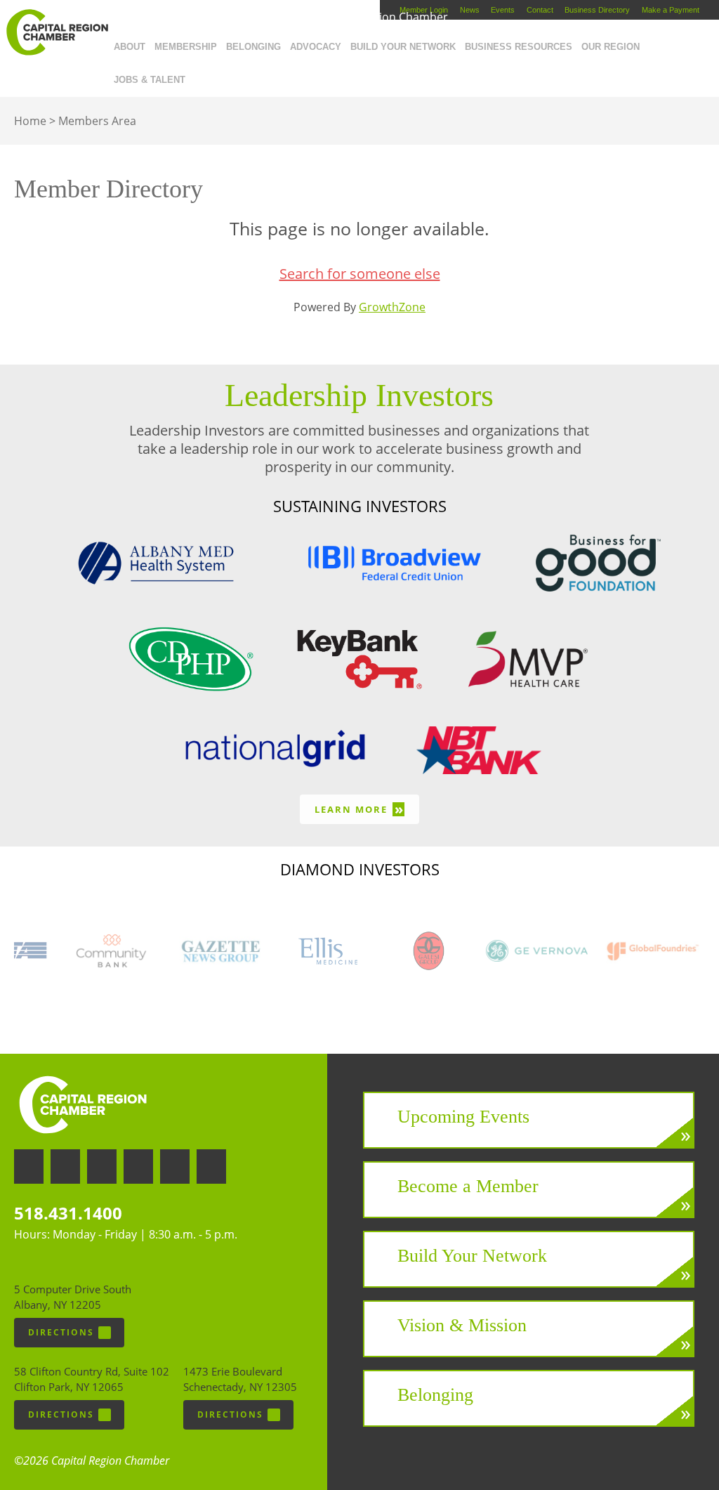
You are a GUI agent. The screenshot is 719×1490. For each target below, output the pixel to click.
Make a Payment (670, 10)
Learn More (359, 808)
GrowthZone (392, 307)
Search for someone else (359, 273)
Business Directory (597, 10)
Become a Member (468, 1186)
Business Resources (518, 46)
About (129, 46)
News (470, 10)
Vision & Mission (462, 1325)
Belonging (253, 46)
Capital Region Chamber (57, 32)
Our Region (610, 46)
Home (30, 121)
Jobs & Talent (149, 79)
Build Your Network (403, 46)
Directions (61, 1332)
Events (503, 10)
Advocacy (315, 46)
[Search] (194, 77)
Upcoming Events (463, 1116)
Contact (540, 10)
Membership (185, 46)
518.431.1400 (68, 1212)
